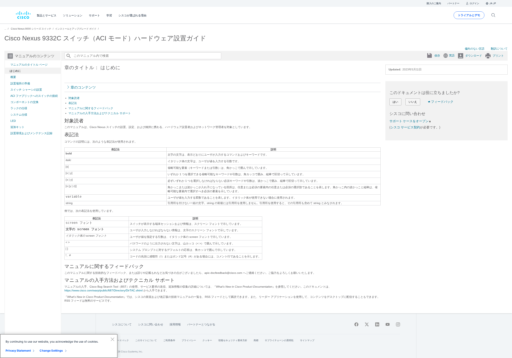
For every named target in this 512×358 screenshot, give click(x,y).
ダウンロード (473, 55)
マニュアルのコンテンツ (34, 56)
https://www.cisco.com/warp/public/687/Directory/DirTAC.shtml (103, 290)
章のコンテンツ (83, 87)
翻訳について (499, 48)
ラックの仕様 (18, 108)
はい (395, 101)
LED (13, 120)
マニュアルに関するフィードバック (90, 108)
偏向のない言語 (474, 48)
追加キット (17, 127)
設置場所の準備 (20, 83)
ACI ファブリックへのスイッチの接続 (34, 95)
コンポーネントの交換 (24, 102)
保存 (437, 55)
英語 (452, 55)
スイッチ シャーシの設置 (26, 89)
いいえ (413, 101)
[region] (59, 346)
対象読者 (74, 98)
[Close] (112, 339)
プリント (498, 55)
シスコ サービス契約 (405, 127)
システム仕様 (18, 114)
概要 (13, 77)
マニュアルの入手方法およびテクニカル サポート (99, 113)
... (5, 28)
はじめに (15, 70)
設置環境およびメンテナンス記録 (31, 133)
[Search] (68, 55)
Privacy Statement (18, 350)
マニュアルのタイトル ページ (29, 64)
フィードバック (442, 101)
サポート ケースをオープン (409, 121)
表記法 (72, 103)
